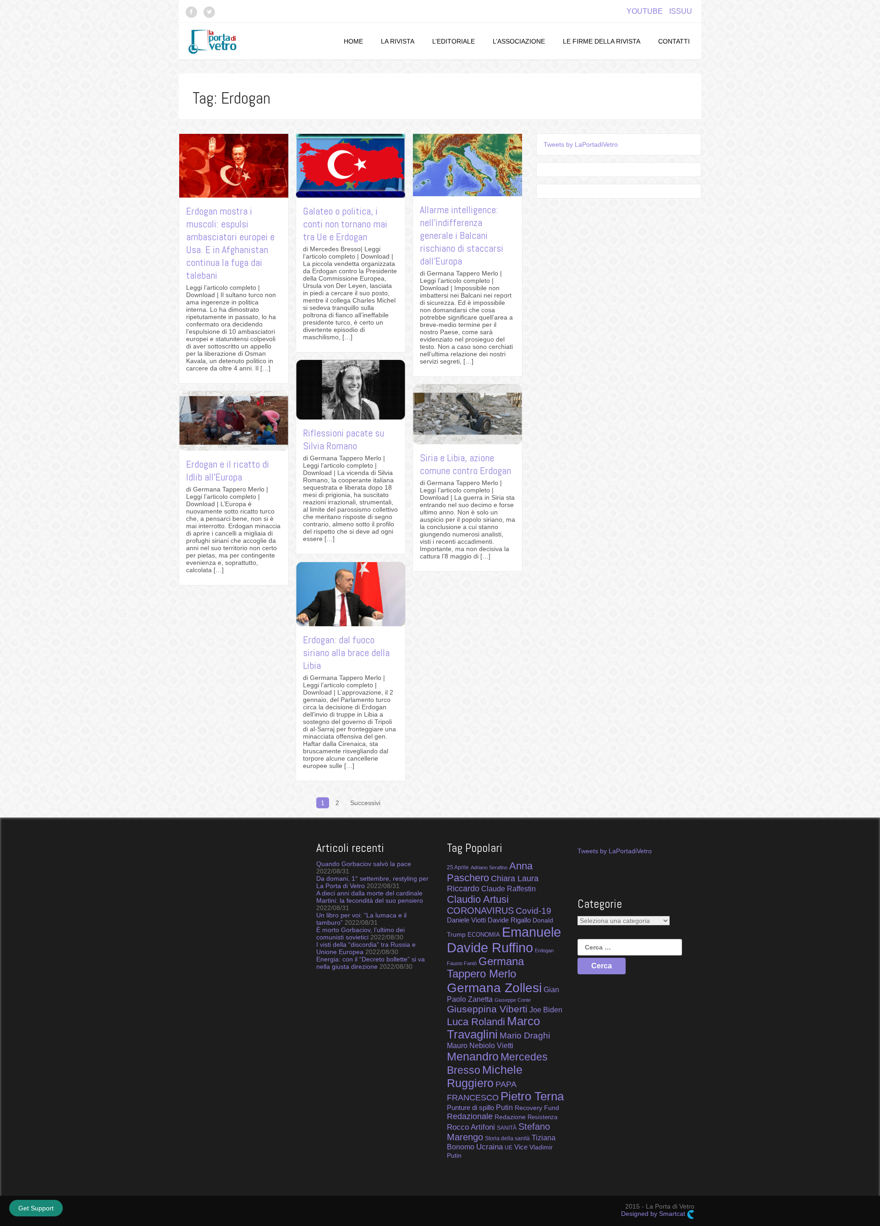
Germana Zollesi (494, 987)
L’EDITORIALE (453, 41)
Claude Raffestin (508, 889)
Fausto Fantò (462, 963)
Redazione (510, 1117)
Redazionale (470, 1116)
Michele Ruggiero (484, 1076)
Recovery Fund (537, 1107)
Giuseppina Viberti (487, 1009)
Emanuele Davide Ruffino (504, 939)
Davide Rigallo (509, 920)
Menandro (473, 1056)
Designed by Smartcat (654, 1213)
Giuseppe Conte (513, 1000)
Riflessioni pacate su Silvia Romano (343, 439)
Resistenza (542, 1117)
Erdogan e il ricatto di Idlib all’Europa (227, 470)
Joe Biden (545, 1009)
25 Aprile (458, 867)
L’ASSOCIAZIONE (519, 41)
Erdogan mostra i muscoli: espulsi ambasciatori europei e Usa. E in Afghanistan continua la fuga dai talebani (230, 243)
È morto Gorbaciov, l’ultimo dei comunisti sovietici (360, 933)
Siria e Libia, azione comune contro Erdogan (465, 464)
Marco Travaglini (493, 1028)
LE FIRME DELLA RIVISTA (601, 41)
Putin (504, 1107)
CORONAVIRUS (480, 911)
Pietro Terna (532, 1096)
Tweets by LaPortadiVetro (581, 144)
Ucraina (489, 1147)
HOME (353, 41)
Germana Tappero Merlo (485, 967)
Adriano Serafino (489, 867)
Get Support (36, 1208)
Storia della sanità (507, 1138)
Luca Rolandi (476, 1021)
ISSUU (680, 11)
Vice (521, 1147)
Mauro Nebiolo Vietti (480, 1045)
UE (508, 1147)
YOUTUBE (645, 11)
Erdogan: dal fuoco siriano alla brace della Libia (346, 652)
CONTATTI (674, 41)
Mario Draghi (525, 1035)
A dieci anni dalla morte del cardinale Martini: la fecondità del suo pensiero (369, 896)
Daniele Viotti (466, 920)
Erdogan (544, 950)
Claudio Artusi (478, 899)
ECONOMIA (484, 934)
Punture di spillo (470, 1107)
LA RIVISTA (397, 41)
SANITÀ (507, 1128)
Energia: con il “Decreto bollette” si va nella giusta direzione (370, 962)
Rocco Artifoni (471, 1127)
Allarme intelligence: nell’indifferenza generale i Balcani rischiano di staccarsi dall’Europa (461, 235)
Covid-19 (533, 911)
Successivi (365, 802)
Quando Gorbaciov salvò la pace (363, 863)
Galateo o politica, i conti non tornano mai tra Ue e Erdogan (345, 223)
